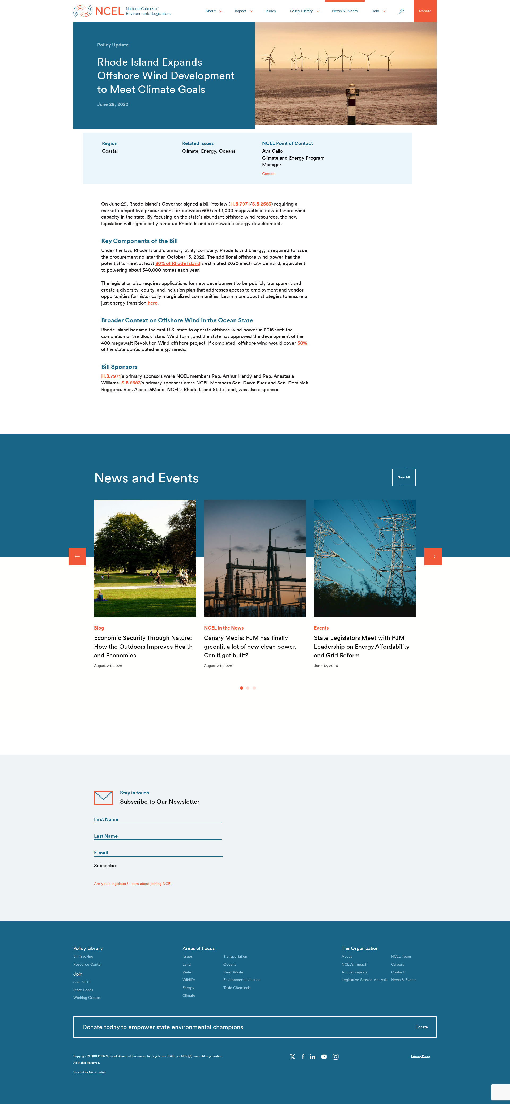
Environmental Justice (242, 980)
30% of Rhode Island (177, 263)
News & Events (345, 11)
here (153, 303)
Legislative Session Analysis (364, 980)
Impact (240, 11)
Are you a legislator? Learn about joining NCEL (133, 884)
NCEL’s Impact (354, 964)
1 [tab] (241, 688)
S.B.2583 (261, 204)
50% (302, 343)
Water (187, 972)
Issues (271, 11)
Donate (425, 11)
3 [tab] (254, 688)
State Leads (83, 990)
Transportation (235, 956)
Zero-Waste (233, 972)
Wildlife (188, 980)
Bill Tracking (83, 956)
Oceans (229, 964)
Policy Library (301, 11)
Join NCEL (82, 982)
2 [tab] (247, 688)
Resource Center (87, 964)
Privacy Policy (420, 1056)
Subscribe (105, 865)
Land (186, 964)
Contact (269, 174)
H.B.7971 (240, 204)
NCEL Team (401, 956)
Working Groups (86, 997)
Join (375, 11)
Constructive (97, 1072)
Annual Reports (354, 972)
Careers (397, 964)
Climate (188, 995)
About (210, 11)
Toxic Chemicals (236, 988)
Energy (188, 988)
